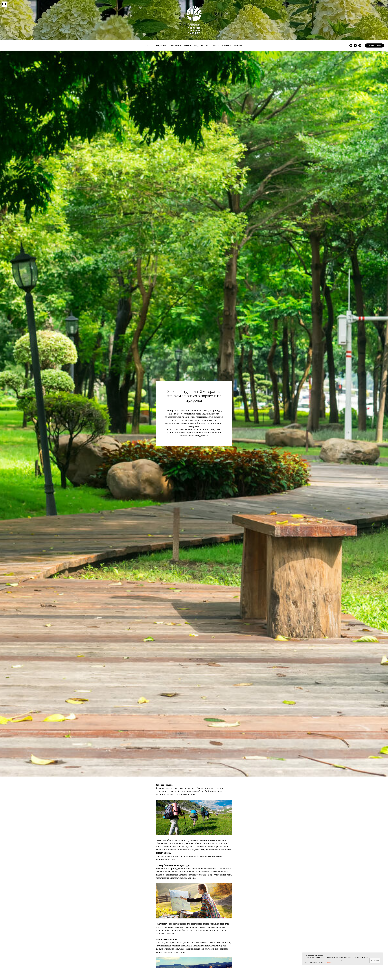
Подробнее (328, 962)
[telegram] (350, 45)
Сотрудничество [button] (201, 46)
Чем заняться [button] (175, 46)
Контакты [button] (238, 46)
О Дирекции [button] (161, 46)
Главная (149, 46)
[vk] (355, 45)
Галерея (215, 46)
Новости (187, 46)
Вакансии (226, 46)
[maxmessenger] (359, 45)
